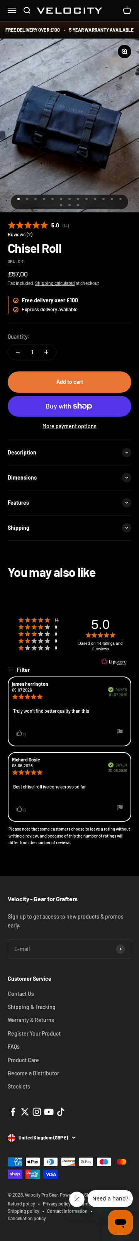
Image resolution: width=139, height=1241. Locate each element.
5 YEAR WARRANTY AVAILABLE (101, 29)
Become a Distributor (33, 1073)
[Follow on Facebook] (13, 1112)
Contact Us (21, 993)
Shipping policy (23, 1211)
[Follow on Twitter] (25, 1112)
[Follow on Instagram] (37, 1112)
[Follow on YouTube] (49, 1112)
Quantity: (19, 336)
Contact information (67, 1211)
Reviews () (20, 234)
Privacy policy (57, 1203)
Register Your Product (34, 1033)
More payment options (69, 426)
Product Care (23, 1060)
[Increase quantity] (46, 352)
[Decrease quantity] (17, 352)
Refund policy (21, 1203)
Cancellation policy (27, 1218)
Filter (23, 669)
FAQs (14, 1046)
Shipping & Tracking (32, 1007)
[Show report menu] (120, 733)
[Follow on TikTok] (61, 1112)
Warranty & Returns (31, 1020)
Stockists (19, 1086)
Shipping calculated (55, 283)
